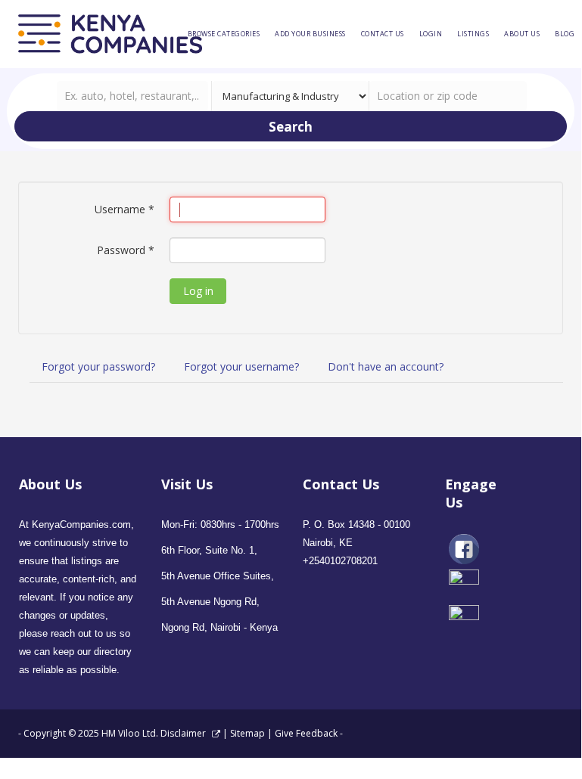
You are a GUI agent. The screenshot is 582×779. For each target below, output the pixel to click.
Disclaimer (184, 733)
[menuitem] (224, 34)
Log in (198, 291)
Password (125, 250)
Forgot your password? (98, 366)
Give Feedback (306, 733)
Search (291, 126)
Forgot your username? (241, 366)
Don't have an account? (386, 366)
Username (124, 209)
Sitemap (247, 733)
